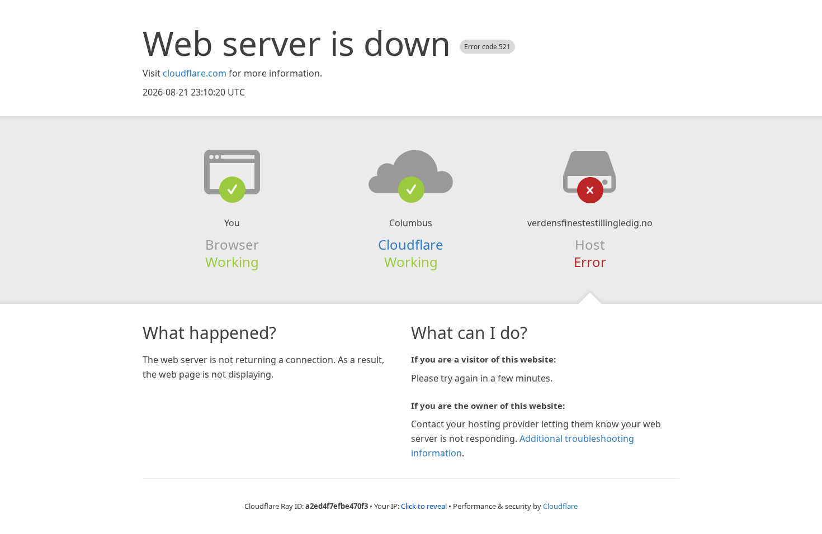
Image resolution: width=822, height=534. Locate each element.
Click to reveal (424, 506)
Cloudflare (410, 244)
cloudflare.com (194, 73)
